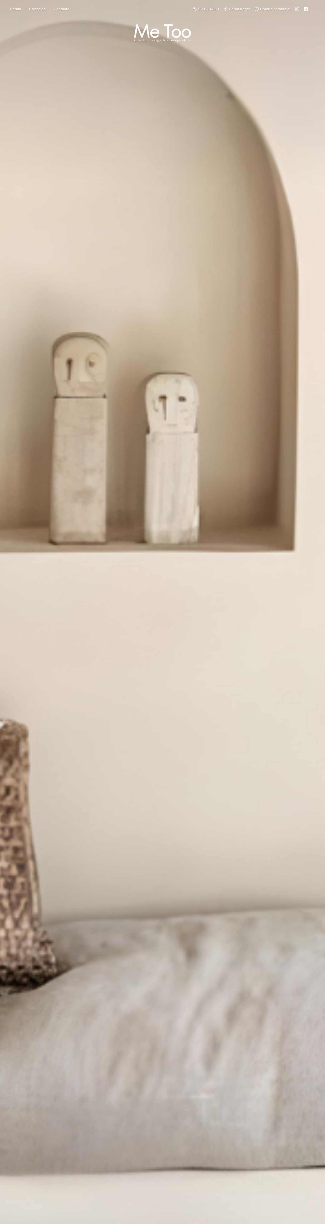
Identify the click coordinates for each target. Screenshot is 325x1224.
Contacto (61, 9)
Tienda (15, 9)
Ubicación (37, 9)
